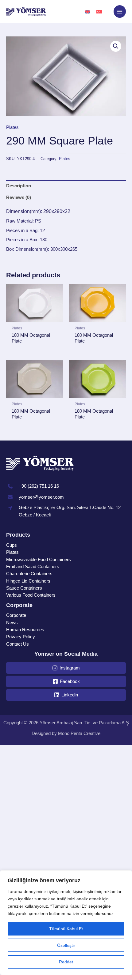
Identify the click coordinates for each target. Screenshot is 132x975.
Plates (12, 127)
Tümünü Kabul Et (66, 928)
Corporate (16, 615)
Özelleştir (66, 945)
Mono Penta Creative (79, 733)
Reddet (66, 961)
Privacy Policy (20, 636)
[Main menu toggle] (120, 11)
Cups (11, 545)
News (12, 622)
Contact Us (17, 644)
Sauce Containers (24, 588)
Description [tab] (18, 185)
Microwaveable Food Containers (38, 559)
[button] (115, 46)
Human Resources (25, 629)
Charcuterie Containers (29, 573)
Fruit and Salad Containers (32, 566)
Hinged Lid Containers (28, 581)
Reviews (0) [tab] (18, 197)
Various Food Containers (31, 595)
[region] (66, 922)
